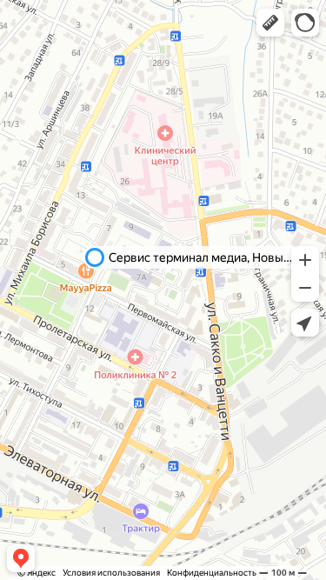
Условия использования (111, 572)
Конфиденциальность (211, 572)
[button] (270, 23)
